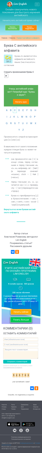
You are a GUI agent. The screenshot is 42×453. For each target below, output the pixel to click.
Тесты (13, 404)
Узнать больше (21, 319)
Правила (13, 407)
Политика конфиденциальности (21, 437)
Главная (4, 38)
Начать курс (21, 101)
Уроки (35, 404)
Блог (22, 407)
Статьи (4, 409)
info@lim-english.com (8, 418)
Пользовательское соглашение (21, 439)
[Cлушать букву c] (6, 76)
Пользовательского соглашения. (12, 367)
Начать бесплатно (12, 28)
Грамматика (24, 404)
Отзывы (4, 407)
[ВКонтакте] (13, 252)
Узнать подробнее (29, 28)
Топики (13, 409)
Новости (4, 404)
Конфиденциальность (26, 443)
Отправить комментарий (17, 362)
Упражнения (25, 409)
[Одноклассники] (17, 252)
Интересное (36, 409)
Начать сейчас (21, 312)
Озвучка (12, 38)
